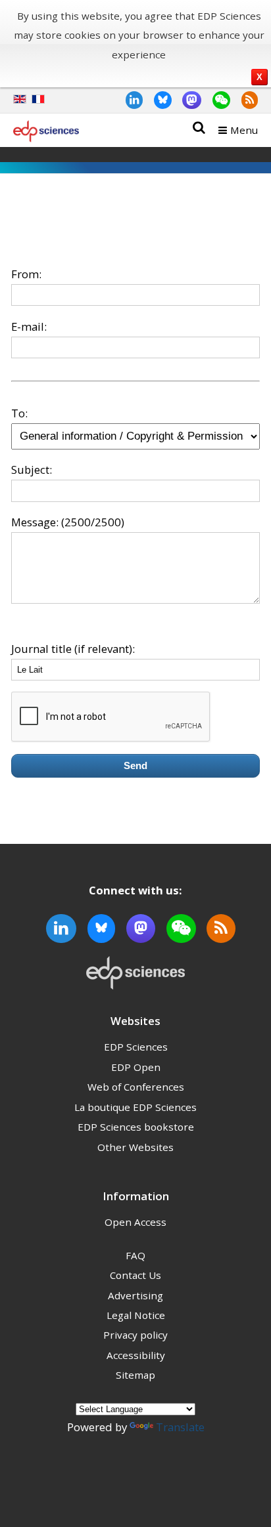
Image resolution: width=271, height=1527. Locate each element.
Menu (244, 129)
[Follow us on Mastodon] (187, 99)
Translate (180, 1426)
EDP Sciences (136, 1046)
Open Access (135, 1221)
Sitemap (135, 1374)
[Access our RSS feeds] (244, 99)
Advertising (135, 1295)
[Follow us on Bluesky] (157, 99)
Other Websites (135, 1147)
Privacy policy (135, 1334)
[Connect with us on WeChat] (215, 99)
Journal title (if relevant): (73, 648)
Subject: (31, 469)
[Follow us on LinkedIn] (128, 99)
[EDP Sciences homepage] (46, 134)
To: (19, 413)
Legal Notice (136, 1315)
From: (26, 274)
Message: (35, 522)
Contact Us (135, 1275)
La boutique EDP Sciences (135, 1107)
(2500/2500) (92, 522)
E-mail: (29, 326)
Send (135, 765)
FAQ (135, 1255)
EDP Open (135, 1067)
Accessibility (136, 1355)
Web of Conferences (135, 1086)
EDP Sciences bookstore (136, 1126)
